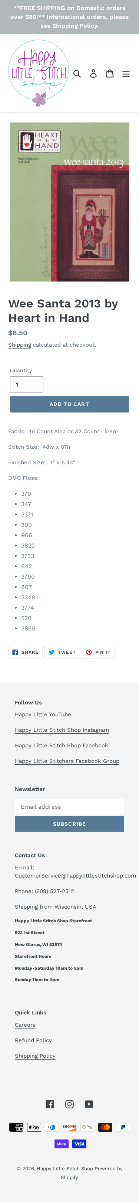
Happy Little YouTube (43, 714)
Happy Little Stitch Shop (65, 1168)
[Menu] (126, 73)
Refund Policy (33, 1040)
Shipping (19, 344)
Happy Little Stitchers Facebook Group (67, 761)
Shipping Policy (35, 1056)
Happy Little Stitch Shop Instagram (62, 730)
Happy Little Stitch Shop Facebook (61, 745)
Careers (25, 1024)
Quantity (21, 370)
